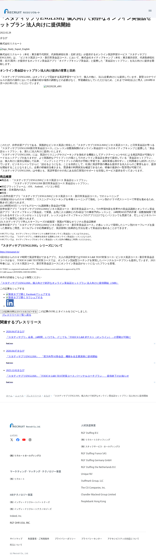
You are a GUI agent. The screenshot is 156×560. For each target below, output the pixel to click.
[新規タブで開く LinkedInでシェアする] (10, 306)
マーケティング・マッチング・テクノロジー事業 (35, 471)
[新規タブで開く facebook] (18, 440)
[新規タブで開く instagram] (30, 440)
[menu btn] (150, 10)
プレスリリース (33, 396)
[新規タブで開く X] (12, 440)
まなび (47, 396)
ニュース (19, 396)
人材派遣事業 (88, 425)
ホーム (9, 396)
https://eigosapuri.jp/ (9, 251)
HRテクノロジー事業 (21, 495)
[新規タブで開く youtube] (24, 440)
